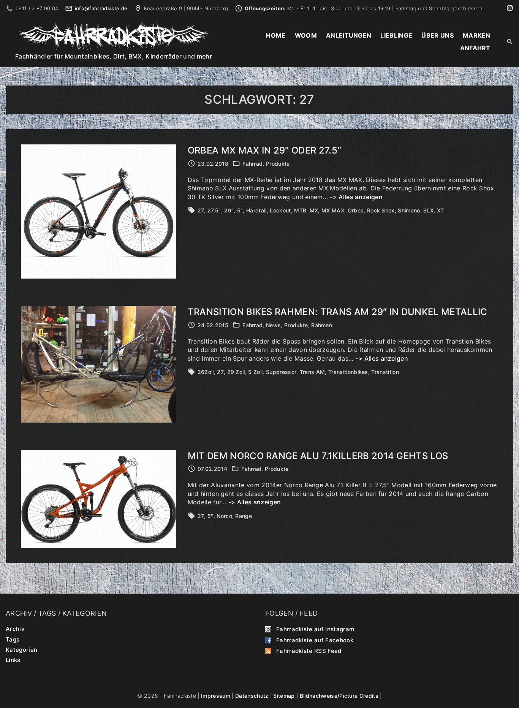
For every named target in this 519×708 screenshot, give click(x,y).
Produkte (278, 163)
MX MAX (332, 210)
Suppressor (281, 372)
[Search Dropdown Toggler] (510, 42)
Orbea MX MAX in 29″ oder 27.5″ (265, 150)
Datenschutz (252, 695)
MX (314, 210)
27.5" (214, 210)
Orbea (356, 210)
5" (240, 210)
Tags (12, 639)
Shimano (409, 210)
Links (13, 660)
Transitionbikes (348, 372)
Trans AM (312, 372)
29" (229, 210)
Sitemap (283, 695)
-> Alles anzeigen (356, 197)
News (273, 325)
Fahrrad (252, 163)
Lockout (280, 210)
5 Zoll (255, 372)
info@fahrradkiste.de (101, 8)
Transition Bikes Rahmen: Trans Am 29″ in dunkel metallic (337, 311)
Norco (224, 516)
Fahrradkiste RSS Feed (309, 650)
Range (243, 516)
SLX (428, 210)
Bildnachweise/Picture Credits (339, 695)
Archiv (15, 628)
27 (201, 210)
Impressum (215, 695)
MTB (300, 210)
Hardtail (256, 210)
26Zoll (206, 372)
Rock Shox (381, 210)
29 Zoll (236, 372)
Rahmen (321, 325)
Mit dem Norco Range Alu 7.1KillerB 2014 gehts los (318, 455)
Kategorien (21, 649)
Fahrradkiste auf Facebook (314, 639)
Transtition (385, 372)
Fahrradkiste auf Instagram (315, 629)
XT (440, 210)
